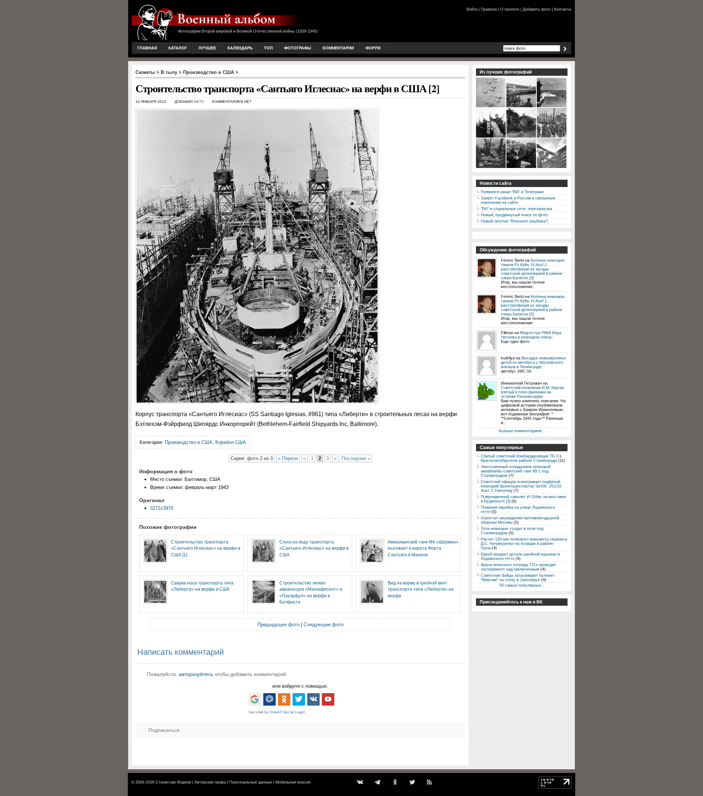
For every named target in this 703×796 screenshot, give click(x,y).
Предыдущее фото (278, 624)
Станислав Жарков (173, 782)
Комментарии (338, 48)
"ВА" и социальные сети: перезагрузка (516, 208)
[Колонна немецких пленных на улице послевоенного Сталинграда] (552, 137)
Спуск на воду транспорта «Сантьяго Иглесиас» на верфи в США (314, 548)
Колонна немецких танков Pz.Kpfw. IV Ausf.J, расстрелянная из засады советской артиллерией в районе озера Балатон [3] (533, 269)
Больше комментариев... (522, 431)
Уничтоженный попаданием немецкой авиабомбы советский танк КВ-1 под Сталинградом (516, 471)
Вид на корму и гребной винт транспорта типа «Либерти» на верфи (421, 589)
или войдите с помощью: (300, 686)
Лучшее (207, 48)
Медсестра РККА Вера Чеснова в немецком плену (531, 334)
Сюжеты (145, 72)
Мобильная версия (292, 782)
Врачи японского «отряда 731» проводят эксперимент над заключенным (518, 567)
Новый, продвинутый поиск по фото (514, 215)
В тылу (169, 72)
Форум (372, 48)
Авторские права (210, 782)
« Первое (288, 458)
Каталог (177, 48)
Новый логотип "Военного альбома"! (514, 221)
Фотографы (297, 48)
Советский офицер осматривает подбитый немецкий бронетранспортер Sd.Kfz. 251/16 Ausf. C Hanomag (521, 486)
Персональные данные (250, 782)
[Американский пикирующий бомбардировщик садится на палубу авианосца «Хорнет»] (552, 106)
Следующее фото (323, 624)
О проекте (509, 9)
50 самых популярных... (521, 585)
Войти (471, 9)
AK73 (199, 102)
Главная (147, 48)
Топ (268, 48)
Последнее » (356, 458)
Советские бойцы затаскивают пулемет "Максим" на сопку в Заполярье (518, 577)
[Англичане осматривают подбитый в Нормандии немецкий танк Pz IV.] (521, 137)
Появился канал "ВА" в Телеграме (512, 192)
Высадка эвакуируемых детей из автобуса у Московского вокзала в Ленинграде (533, 362)
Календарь (240, 48)
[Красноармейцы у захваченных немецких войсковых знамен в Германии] (491, 167)
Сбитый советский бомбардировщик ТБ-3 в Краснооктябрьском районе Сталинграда (521, 458)
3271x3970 (161, 508)
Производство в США (208, 72)
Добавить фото (536, 9)
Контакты (562, 9)
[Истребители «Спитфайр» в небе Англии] (491, 106)
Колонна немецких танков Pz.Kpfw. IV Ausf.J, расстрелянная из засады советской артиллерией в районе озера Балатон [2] (533, 305)
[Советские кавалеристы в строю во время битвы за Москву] (491, 137)
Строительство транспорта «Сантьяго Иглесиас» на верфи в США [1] (205, 548)
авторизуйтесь (196, 674)
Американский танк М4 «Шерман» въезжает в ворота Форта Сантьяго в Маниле (423, 548)
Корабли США (230, 442)
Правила (489, 9)
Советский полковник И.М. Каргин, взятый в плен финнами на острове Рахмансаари (533, 392)
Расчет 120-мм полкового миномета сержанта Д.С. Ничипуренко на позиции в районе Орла (524, 543)
